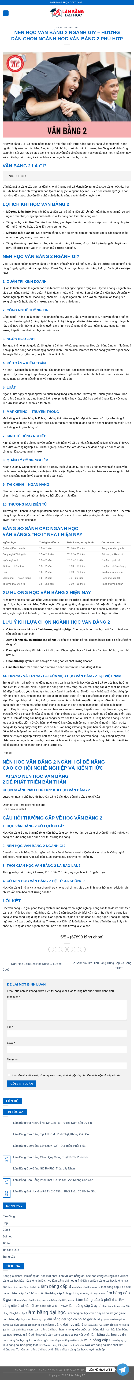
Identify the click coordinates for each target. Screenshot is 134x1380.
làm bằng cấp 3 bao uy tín (86, 1287)
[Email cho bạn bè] (70, 949)
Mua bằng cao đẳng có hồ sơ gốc (67, 1340)
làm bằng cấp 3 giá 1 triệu (92, 1293)
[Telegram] (123, 1369)
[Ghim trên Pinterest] (76, 949)
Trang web (13, 1059)
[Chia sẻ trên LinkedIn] (83, 949)
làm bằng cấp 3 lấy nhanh (61, 1300)
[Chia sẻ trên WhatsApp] (51, 949)
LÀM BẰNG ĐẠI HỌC (24, 1370)
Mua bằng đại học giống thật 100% (24, 1344)
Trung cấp (9, 1256)
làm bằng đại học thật (101, 1329)
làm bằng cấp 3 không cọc (31, 1300)
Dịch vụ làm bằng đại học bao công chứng (85, 1275)
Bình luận (13, 996)
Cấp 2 (6, 1223)
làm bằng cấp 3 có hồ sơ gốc (25, 1293)
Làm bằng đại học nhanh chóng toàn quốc (61, 1329)
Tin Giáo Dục (71, 27)
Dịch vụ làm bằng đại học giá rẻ (62, 1280)
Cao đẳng (9, 1216)
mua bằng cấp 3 (97, 1340)
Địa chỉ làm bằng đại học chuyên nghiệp (80, 1349)
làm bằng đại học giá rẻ (65, 1324)
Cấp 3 (6, 1229)
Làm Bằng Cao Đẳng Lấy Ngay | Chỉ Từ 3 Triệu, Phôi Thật (49, 1145)
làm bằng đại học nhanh (20, 1329)
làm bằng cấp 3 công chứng (62, 1293)
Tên (10, 1026)
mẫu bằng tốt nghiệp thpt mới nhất (65, 1345)
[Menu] (6, 13)
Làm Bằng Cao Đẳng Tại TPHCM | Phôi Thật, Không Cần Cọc (51, 1134)
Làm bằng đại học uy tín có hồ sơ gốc (26, 1340)
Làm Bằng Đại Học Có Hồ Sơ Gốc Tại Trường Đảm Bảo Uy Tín (52, 1122)
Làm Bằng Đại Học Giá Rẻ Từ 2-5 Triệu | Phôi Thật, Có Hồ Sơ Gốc (54, 1191)
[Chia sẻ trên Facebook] (57, 949)
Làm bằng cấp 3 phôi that (97, 1300)
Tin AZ (59, 27)
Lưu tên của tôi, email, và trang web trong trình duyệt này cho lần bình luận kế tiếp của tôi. (66, 1075)
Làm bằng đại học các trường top (24, 1319)
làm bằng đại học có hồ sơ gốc (70, 1319)
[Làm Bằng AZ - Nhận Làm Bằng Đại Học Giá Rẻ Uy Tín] (67, 13)
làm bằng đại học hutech (94, 1325)
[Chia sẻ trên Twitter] (64, 949)
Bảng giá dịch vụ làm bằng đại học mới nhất (30, 1275)
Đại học (7, 1236)
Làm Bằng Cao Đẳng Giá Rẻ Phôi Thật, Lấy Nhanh (44, 1168)
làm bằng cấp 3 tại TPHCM (51, 1305)
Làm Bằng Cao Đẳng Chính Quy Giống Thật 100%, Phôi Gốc (50, 1157)
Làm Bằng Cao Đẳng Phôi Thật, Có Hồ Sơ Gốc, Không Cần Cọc (53, 1180)
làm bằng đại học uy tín (108, 1334)
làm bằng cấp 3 (56, 1286)
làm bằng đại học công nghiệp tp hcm (29, 1324)
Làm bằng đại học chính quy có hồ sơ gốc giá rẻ (96, 1313)
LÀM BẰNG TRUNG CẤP (77, 1370)
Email (11, 1043)
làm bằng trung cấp (114, 1306)
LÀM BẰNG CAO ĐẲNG (50, 1370)
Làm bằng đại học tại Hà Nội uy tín (69, 1334)
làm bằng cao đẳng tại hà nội (24, 1287)
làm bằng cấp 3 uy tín (86, 1306)
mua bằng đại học (119, 1340)
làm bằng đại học (47, 1312)
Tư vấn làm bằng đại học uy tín (35, 1349)
